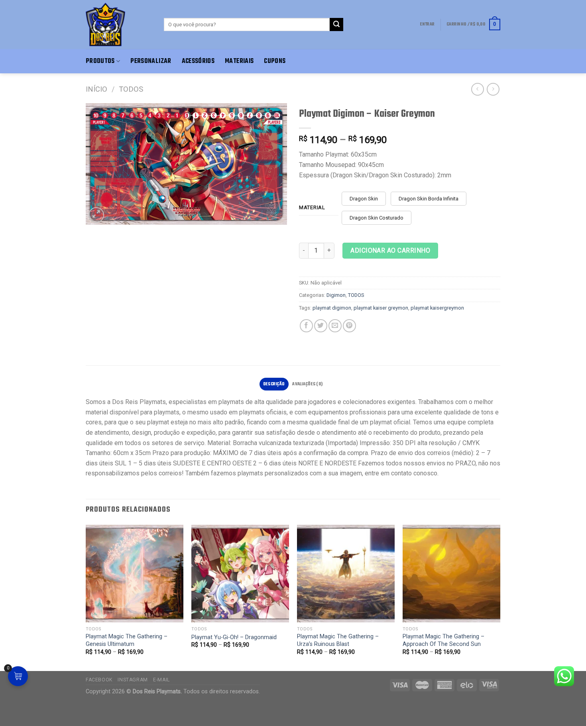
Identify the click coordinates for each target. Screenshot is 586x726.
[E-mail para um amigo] (335, 325)
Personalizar (150, 61)
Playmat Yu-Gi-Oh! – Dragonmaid (234, 637)
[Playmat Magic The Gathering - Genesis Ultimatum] (134, 573)
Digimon (336, 295)
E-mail (161, 680)
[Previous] (86, 597)
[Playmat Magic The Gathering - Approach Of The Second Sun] (451, 573)
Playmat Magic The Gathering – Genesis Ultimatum (126, 640)
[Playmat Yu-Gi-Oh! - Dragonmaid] (240, 573)
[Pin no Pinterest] (349, 325)
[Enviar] (336, 24)
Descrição (274, 384)
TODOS (131, 89)
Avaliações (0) (307, 384)
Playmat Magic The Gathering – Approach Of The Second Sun (443, 640)
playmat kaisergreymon (437, 308)
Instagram (133, 680)
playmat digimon (332, 308)
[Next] (500, 597)
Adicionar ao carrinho (390, 250)
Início (96, 89)
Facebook (99, 680)
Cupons (274, 61)
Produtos (100, 61)
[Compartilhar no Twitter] (320, 325)
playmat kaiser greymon (381, 308)
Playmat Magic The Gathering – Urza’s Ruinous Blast (338, 640)
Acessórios (198, 61)
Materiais (239, 61)
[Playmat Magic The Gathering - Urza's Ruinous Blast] (346, 573)
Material (312, 207)
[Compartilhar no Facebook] (306, 325)
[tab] (274, 384)
